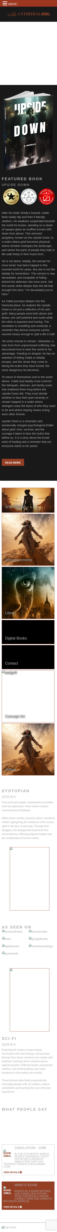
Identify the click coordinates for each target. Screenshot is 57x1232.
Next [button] (52, 880)
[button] (5, 3)
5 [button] (34, 912)
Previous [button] (7, 880)
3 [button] (24, 912)
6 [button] (39, 912)
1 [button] (15, 912)
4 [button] (29, 912)
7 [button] (43, 912)
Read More (13, 462)
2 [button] (20, 912)
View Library (14, 74)
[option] (29, 878)
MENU (12, 4)
